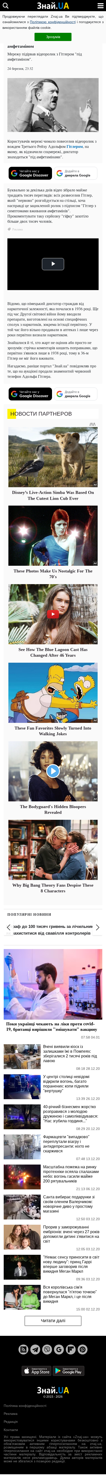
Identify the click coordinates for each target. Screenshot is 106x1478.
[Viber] (47, 1349)
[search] (5, 5)
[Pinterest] (83, 1349)
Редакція (11, 1422)
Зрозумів (53, 37)
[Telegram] (35, 1349)
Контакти (11, 1430)
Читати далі (53, 1320)
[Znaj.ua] (53, 5)
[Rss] (23, 1349)
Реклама (11, 1414)
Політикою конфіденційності (52, 22)
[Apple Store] (37, 1370)
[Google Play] (69, 1370)
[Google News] (59, 1349)
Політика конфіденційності (25, 1406)
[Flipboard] (71, 1349)
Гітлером (75, 146)
